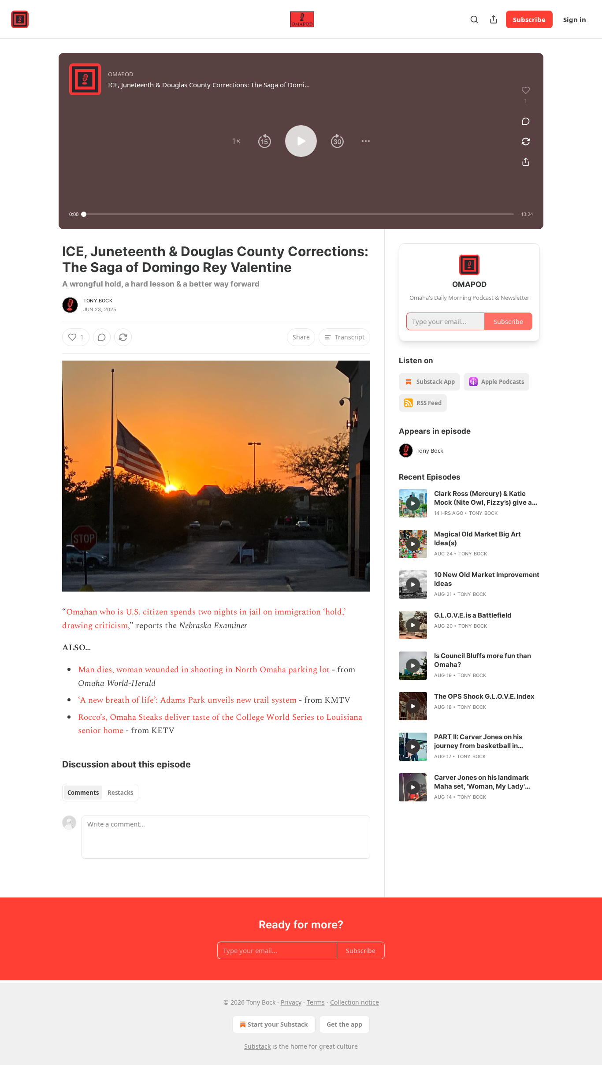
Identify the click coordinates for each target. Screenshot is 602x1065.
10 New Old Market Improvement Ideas (486, 579)
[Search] (474, 19)
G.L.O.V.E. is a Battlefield (473, 615)
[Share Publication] (493, 19)
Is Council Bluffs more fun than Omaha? (482, 660)
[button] (236, 141)
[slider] (299, 214)
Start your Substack (278, 1024)
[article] (469, 503)
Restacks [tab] (120, 793)
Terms (316, 1002)
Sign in (574, 19)
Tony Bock (97, 301)
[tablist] (100, 792)
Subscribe (529, 19)
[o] (413, 503)
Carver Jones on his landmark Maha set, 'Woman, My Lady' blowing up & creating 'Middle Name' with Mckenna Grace (481, 782)
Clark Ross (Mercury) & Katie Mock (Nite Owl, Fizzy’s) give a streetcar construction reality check (483, 498)
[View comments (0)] (526, 121)
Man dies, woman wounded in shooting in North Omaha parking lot (204, 669)
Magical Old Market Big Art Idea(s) (477, 538)
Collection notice (354, 1002)
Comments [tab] (83, 793)
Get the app (344, 1024)
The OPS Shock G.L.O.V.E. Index (484, 696)
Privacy (291, 1002)
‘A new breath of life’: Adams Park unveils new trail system (187, 700)
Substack (257, 1046)
